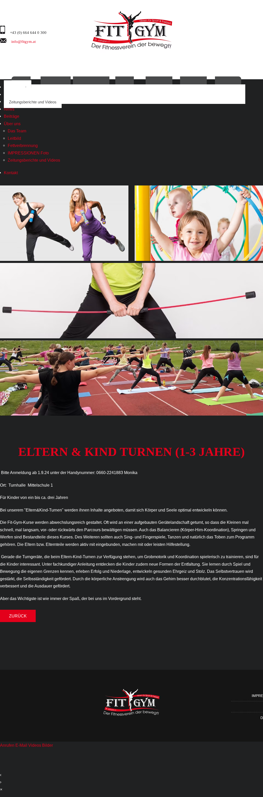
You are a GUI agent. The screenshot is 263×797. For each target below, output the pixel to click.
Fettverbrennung (23, 145)
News (9, 109)
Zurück (18, 616)
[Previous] (8, 306)
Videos (35, 745)
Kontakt (11, 172)
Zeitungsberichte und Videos (33, 102)
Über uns (12, 123)
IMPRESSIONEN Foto (28, 153)
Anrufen (7, 745)
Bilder (47, 745)
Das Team (17, 131)
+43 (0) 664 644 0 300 (27, 32)
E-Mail (21, 745)
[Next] (254, 306)
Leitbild (14, 138)
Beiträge (11, 116)
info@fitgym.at (23, 41)
